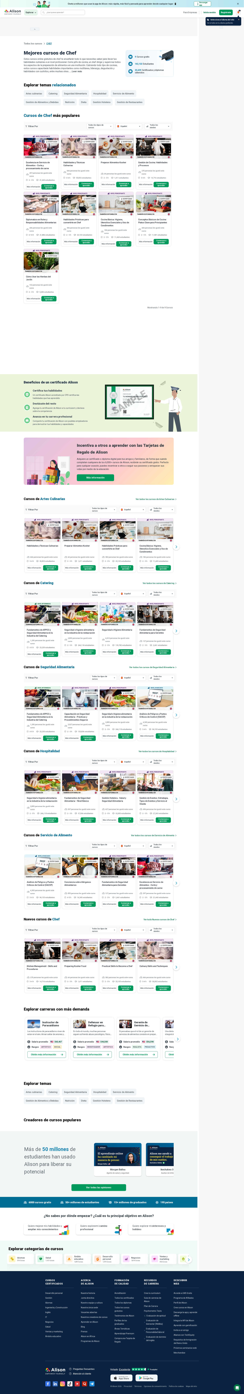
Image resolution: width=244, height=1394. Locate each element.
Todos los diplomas (123, 1303)
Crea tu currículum (152, 1293)
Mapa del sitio (191, 1386)
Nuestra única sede (89, 1307)
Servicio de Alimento (123, 93)
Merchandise (179, 1353)
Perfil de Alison (180, 1303)
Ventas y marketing (54, 1331)
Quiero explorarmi (93, 1228)
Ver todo (159, 919)
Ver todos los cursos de (155, 499)
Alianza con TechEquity (184, 1335)
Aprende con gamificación (185, 1325)
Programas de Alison (90, 1341)
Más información (33, 187)
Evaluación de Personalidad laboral (155, 1330)
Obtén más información (43, 1054)
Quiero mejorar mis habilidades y (45, 1228)
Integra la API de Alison (184, 1320)
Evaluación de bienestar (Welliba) (154, 1322)
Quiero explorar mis (149, 1228)
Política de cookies (176, 1386)
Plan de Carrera (151, 1306)
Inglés (48, 1312)
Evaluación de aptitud (156, 1316)
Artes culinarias (34, 93)
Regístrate (226, 12)
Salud (47, 1327)
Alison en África (88, 1336)
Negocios (49, 1322)
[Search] (43, 12)
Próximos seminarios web (185, 1348)
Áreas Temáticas (122, 1329)
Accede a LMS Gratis (183, 1293)
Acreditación (120, 1293)
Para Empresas (190, 12)
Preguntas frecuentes (83, 1369)
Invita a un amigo (181, 1330)
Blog (83, 1327)
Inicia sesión (209, 12)
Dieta (83, 102)
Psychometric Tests (153, 1311)
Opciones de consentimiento (155, 1386)
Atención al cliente (82, 1373)
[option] (42, 546)
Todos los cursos (33, 43)
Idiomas (48, 1303)
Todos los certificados (124, 1298)
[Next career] (177, 1039)
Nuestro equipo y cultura (92, 1303)
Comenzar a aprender (49, 187)
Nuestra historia (88, 1293)
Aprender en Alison (89, 1322)
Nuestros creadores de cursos (94, 1317)
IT (46, 1317)
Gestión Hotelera (101, 102)
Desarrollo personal (54, 1293)
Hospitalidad (99, 93)
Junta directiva (87, 1298)
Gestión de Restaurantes (129, 102)
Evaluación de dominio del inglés (156, 1338)
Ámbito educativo (53, 1336)
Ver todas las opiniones (98, 1187)
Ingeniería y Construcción (56, 1307)
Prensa (84, 1331)
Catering (53, 93)
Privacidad (128, 1386)
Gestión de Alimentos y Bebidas (42, 102)
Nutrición (70, 102)
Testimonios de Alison (124, 1316)
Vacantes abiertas (89, 1312)
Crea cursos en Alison (183, 1307)
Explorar (30, 12)
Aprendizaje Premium (124, 1333)
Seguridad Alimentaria (75, 93)
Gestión (48, 1298)
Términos (138, 1386)
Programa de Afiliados (184, 1298)
